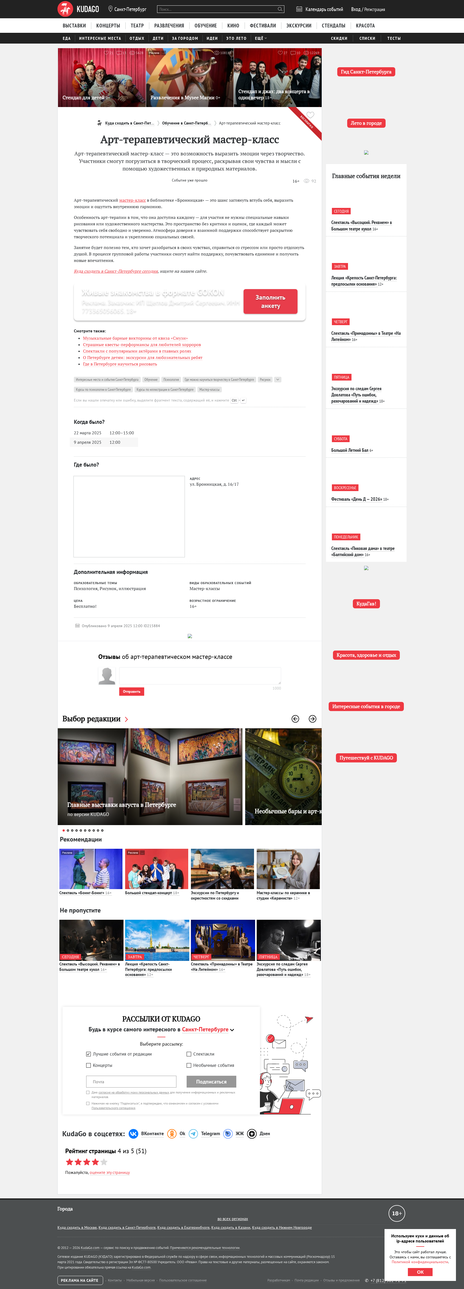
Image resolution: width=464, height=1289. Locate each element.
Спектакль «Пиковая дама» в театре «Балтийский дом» (363, 551)
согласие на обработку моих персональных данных (134, 1092)
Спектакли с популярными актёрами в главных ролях (137, 351)
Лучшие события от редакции (122, 1054)
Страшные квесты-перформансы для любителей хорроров (142, 344)
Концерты (102, 1065)
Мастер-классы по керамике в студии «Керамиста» (283, 895)
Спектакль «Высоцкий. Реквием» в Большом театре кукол (89, 966)
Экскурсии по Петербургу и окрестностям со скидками (215, 895)
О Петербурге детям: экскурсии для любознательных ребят (142, 357)
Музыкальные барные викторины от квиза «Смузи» (135, 338)
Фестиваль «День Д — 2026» (356, 499)
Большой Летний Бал (349, 450)
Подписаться (211, 1081)
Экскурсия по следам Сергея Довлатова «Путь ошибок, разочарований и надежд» (283, 969)
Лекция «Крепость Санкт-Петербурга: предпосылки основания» (148, 969)
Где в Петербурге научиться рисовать (120, 364)
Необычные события (213, 1065)
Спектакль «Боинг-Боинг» (85, 892)
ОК (420, 1272)
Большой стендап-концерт (152, 892)
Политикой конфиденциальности (420, 1261)
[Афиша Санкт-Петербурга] (78, 9)
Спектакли (203, 1054)
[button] (295, 719)
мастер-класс (132, 200)
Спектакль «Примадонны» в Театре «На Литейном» (222, 966)
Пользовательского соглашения (113, 1108)
